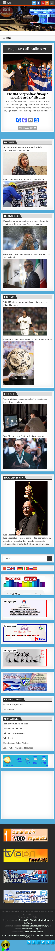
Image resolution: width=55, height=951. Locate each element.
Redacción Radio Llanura (18, 101)
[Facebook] (38, 3)
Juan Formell (9, 535)
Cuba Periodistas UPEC (14, 733)
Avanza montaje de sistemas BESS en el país (23, 179)
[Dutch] (8, 568)
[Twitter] (34, 3)
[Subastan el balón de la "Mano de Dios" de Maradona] (18, 385)
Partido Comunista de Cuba (15, 724)
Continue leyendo (28, 127)
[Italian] (24, 568)
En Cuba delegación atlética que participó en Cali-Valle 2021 (27, 95)
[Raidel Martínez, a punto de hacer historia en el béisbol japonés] (25, 335)
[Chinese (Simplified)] (5, 568)
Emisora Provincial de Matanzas (18, 748)
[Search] (52, 3)
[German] (20, 568)
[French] (16, 568)
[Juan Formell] (31, 535)
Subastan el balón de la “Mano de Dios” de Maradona (27, 339)
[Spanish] (35, 568)
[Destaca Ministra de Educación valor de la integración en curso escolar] (25, 174)
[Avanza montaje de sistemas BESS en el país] (25, 207)
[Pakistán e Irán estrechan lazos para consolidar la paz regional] (25, 288)
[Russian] (31, 568)
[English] (12, 568)
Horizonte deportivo (13, 704)
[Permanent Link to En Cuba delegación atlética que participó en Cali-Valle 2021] (27, 72)
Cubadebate (8, 738)
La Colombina (9, 709)
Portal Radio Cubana (12, 729)
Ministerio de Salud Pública (15, 743)
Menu (9, 2)
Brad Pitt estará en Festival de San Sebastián (23, 436)
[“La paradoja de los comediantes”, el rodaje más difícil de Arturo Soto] (25, 431)
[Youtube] (43, 3)
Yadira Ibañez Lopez (31, 929)
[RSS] (47, 3)
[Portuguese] (27, 568)
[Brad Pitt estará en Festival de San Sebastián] (25, 468)
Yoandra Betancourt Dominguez (36, 926)
